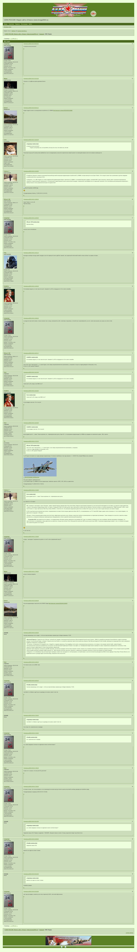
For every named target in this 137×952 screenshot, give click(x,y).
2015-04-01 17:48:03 (34, 571)
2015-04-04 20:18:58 (34, 891)
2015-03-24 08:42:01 (34, 43)
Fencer (6, 108)
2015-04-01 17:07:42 (34, 441)
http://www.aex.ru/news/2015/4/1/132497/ (58, 603)
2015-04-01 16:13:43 (34, 372)
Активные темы (7, 26)
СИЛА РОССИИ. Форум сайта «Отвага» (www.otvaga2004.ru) (21, 34)
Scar (5, 372)
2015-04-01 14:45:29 (34, 286)
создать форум (129, 932)
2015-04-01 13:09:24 (34, 199)
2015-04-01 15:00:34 (34, 318)
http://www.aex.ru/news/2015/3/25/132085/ (62, 110)
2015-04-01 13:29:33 (34, 217)
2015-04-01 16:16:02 (34, 390)
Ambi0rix (6, 286)
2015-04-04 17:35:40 (34, 786)
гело (5, 139)
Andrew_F (6, 171)
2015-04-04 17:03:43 (34, 715)
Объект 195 (7, 199)
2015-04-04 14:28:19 (34, 662)
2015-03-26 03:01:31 (34, 107)
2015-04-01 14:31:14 (34, 252)
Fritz (5, 252)
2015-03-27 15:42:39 (34, 139)
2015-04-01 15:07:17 (34, 353)
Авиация (41, 34)
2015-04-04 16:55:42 (34, 680)
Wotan (5, 78)
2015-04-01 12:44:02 (34, 171)
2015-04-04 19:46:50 (34, 839)
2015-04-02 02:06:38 (34, 600)
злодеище (7, 43)
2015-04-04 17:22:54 (34, 733)
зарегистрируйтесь (22, 30)
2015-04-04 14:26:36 (34, 632)
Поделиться (26, 43)
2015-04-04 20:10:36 (34, 873)
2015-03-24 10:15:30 (34, 78)
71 (4, 441)
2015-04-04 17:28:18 (34, 768)
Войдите (13, 30)
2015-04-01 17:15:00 (34, 490)
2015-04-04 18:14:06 (34, 821)
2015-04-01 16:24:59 (34, 422)
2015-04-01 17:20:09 (34, 536)
